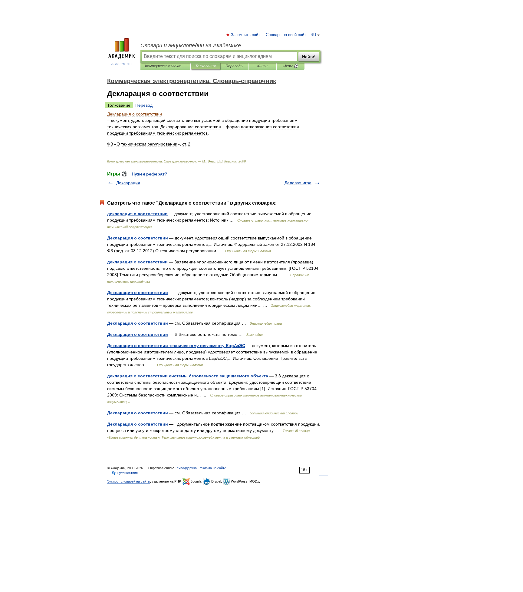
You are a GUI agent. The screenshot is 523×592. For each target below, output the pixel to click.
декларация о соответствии (137, 213)
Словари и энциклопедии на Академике (190, 45)
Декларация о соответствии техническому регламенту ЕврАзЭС (176, 345)
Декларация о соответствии (137, 238)
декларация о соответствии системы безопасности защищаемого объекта (187, 375)
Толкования (205, 66)
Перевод (144, 105)
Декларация (128, 182)
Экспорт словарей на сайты (128, 481)
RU (313, 35)
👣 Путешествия (125, 473)
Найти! (308, 56)
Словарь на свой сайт (286, 35)
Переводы (234, 66)
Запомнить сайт (246, 35)
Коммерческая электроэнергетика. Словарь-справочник (165, 66)
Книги (262, 66)
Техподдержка (186, 468)
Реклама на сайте (212, 468)
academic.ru (121, 64)
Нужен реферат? (149, 174)
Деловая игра (298, 182)
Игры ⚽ (290, 66)
